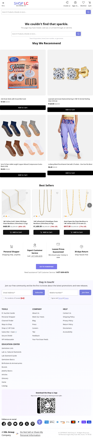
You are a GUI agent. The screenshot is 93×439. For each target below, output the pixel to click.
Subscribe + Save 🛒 (9, 332)
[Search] (88, 12)
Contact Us (67, 313)
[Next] (89, 205)
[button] (16, 309)
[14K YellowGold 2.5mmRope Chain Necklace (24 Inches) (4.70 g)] (46, 204)
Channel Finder (7, 321)
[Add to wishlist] (26, 193)
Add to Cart (22, 108)
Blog (34, 321)
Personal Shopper (8, 317)
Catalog (4, 386)
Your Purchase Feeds (40, 339)
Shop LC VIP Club (8, 328)
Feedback (35, 336)
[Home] (23, 4)
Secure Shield (7, 336)
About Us (35, 313)
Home (4, 382)
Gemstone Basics (8, 359)
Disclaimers (67, 328)
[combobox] (44, 12)
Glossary (5, 378)
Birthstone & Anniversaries (12, 363)
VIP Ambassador (8, 339)
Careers (35, 328)
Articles (4, 374)
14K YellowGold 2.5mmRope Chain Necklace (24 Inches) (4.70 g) (45, 222)
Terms (60, 298)
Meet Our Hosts (38, 317)
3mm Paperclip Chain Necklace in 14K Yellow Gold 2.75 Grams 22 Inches (76, 222)
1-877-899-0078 (36, 256)
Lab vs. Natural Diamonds (11, 352)
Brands (4, 367)
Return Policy (68, 324)
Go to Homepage (46, 267)
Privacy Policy (68, 321)
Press (34, 324)
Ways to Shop (7, 324)
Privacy (66, 298)
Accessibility (67, 332)
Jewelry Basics (7, 371)
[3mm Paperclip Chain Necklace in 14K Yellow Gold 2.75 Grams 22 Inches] (77, 204)
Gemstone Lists (7, 348)
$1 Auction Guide (8, 313)
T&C (33, 332)
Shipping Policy (69, 317)
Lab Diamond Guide (9, 356)
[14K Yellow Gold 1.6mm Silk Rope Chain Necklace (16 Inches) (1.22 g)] (16, 204)
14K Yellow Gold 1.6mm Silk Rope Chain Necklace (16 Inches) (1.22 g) (15, 222)
